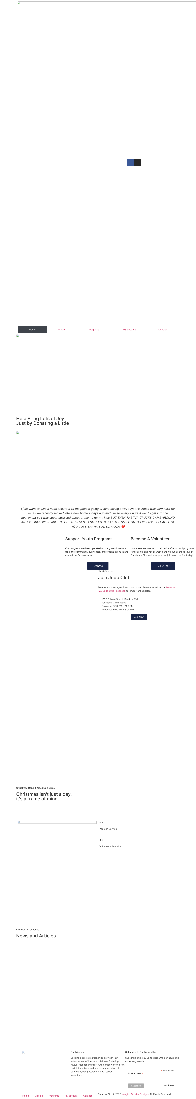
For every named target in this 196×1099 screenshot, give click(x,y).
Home (32, 329)
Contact (162, 329)
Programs (94, 329)
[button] (20, 519)
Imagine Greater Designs (135, 1094)
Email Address (135, 1073)
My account (129, 329)
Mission (62, 329)
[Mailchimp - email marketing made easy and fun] (169, 1085)
